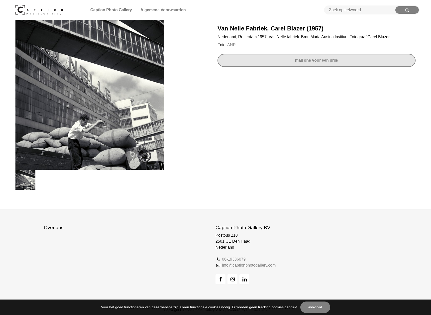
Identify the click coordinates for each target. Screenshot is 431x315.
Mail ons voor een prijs (316, 60)
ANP (231, 45)
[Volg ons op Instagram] (232, 279)
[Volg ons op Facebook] (220, 279)
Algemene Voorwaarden (163, 10)
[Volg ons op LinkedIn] (244, 279)
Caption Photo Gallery (111, 10)
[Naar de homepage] (40, 10)
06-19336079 (234, 259)
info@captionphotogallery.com (249, 265)
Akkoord (315, 307)
